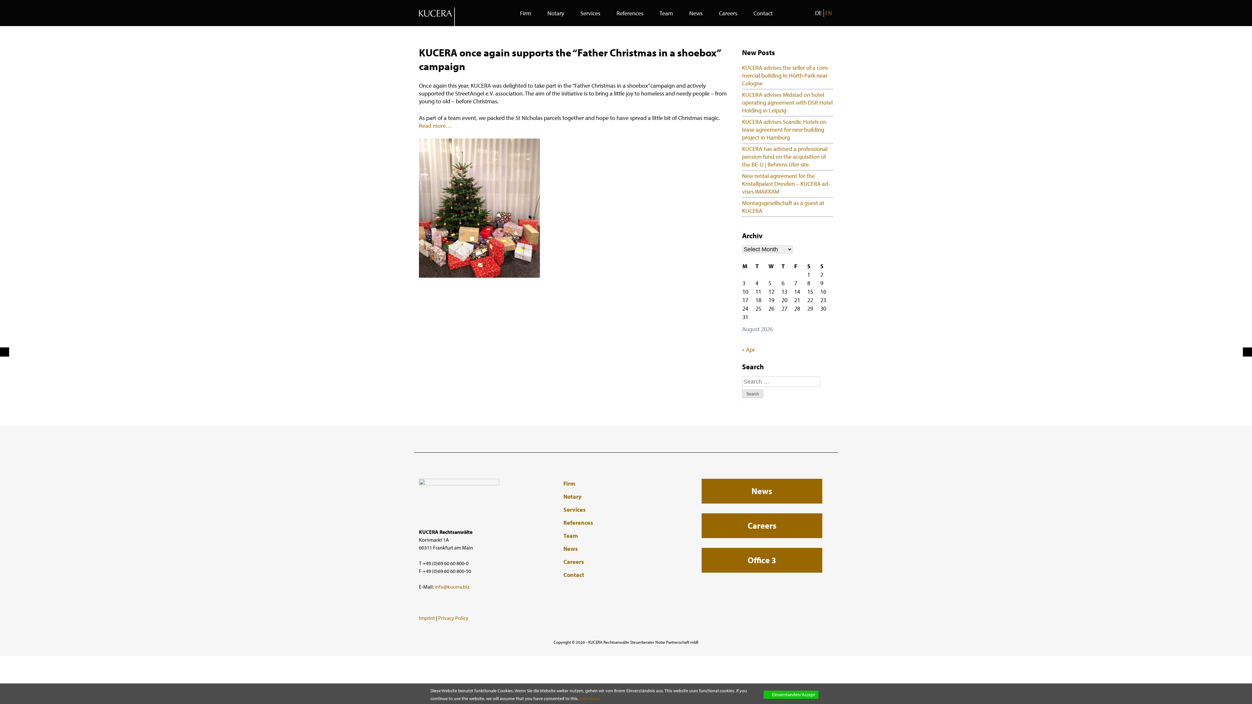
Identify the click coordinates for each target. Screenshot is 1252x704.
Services (590, 13)
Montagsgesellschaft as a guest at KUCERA (783, 206)
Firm (525, 13)
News (696, 13)
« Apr (748, 349)
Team (666, 13)
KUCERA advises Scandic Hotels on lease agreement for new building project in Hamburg (784, 129)
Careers (728, 13)
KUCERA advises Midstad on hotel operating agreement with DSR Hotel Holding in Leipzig (787, 102)
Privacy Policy (453, 618)
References (630, 13)
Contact (763, 13)
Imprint (427, 618)
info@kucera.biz (452, 586)
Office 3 (762, 560)
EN (828, 13)
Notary (555, 13)
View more (589, 698)
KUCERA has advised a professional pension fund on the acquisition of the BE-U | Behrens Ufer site (784, 156)
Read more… (435, 125)
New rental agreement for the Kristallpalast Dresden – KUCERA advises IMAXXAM (786, 183)
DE (818, 13)
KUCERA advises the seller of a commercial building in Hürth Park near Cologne (785, 75)
